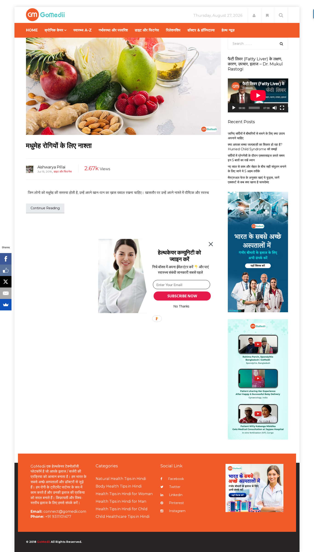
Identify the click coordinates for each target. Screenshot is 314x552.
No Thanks (181, 306)
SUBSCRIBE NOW (182, 295)
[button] (179, 255)
